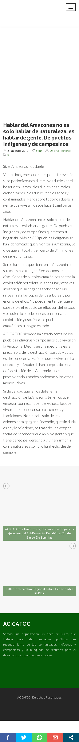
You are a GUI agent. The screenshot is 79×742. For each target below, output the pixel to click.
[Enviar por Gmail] (55, 737)
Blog (39, 150)
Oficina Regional (60, 150)
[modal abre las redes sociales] (71, 737)
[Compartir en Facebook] (8, 737)
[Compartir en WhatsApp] (39, 737)
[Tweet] (24, 737)
